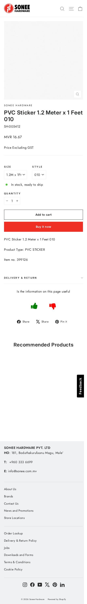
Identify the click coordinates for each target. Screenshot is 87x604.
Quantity (12, 193)
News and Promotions (19, 510)
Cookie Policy (13, 569)
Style (37, 166)
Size (7, 166)
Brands (8, 496)
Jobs (7, 548)
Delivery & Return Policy (20, 540)
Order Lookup (13, 533)
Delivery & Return (20, 277)
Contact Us (11, 503)
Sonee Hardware (18, 105)
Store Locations (14, 518)
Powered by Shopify (57, 599)
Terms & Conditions (17, 562)
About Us (10, 489)
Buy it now (43, 226)
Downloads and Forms (18, 555)
